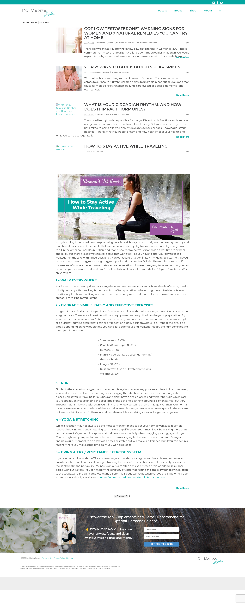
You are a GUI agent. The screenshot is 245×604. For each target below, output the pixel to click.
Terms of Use (47, 558)
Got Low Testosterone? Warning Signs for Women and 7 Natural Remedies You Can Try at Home (136, 33)
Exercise (111, 43)
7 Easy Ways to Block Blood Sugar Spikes (132, 66)
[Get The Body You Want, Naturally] (38, 18)
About (208, 10)
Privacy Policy (59, 558)
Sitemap (69, 558)
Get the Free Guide (161, 544)
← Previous (119, 496)
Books (178, 10)
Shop (193, 10)
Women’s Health (132, 43)
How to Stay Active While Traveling (126, 145)
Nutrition (120, 43)
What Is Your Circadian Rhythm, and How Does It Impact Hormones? (132, 106)
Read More (182, 57)
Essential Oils (101, 43)
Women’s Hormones (148, 43)
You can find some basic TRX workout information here (131, 477)
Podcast (161, 10)
